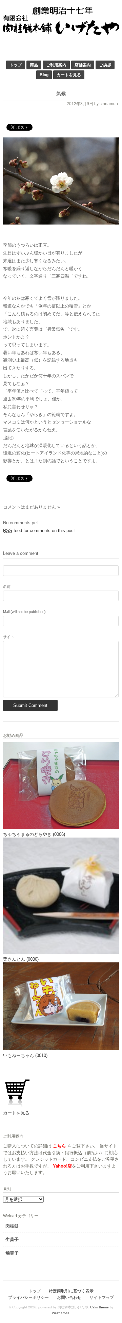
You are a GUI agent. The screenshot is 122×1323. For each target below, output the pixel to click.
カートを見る (69, 74)
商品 (34, 65)
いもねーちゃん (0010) (25, 1055)
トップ (15, 65)
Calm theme (99, 1307)
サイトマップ (101, 1297)
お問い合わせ (69, 1297)
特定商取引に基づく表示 (71, 1291)
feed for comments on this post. (39, 530)
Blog (44, 74)
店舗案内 (83, 65)
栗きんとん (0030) (21, 959)
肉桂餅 (12, 1225)
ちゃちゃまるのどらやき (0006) (34, 834)
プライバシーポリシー (28, 1297)
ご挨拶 (105, 65)
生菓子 (12, 1239)
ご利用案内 (56, 65)
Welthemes (60, 1313)
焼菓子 (12, 1253)
